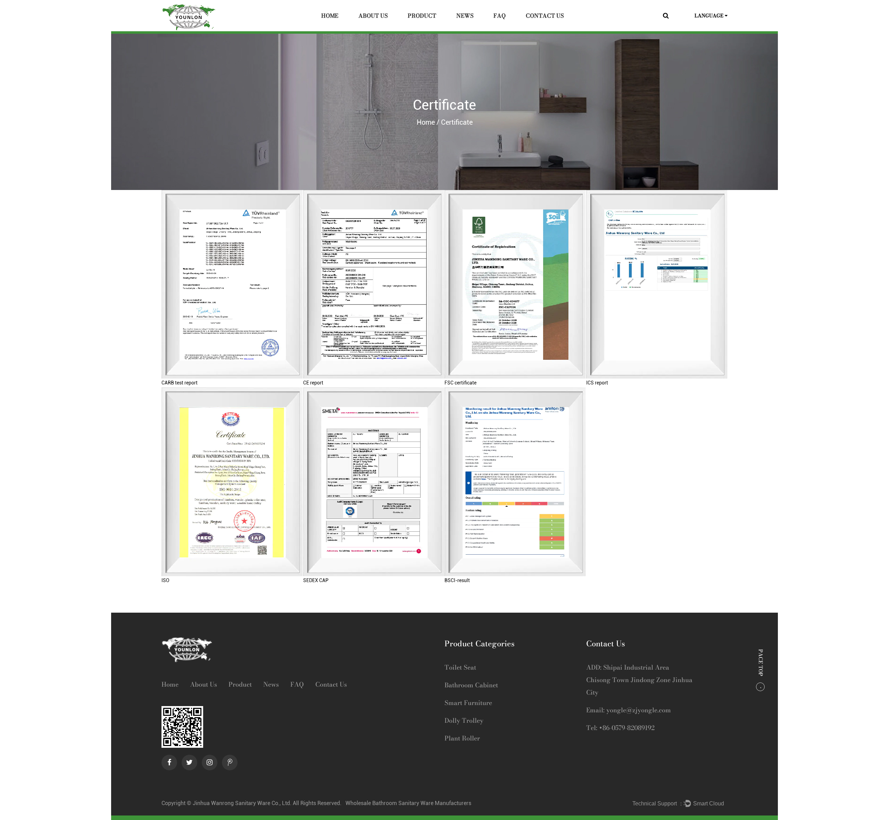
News (464, 15)
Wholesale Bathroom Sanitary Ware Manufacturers (408, 803)
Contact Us (545, 15)
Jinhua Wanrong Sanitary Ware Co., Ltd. (243, 803)
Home (329, 15)
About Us (373, 15)
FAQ (499, 15)
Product (422, 15)
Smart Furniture (468, 702)
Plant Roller (462, 738)
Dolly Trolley (463, 720)
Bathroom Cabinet (471, 685)
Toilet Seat (460, 667)
